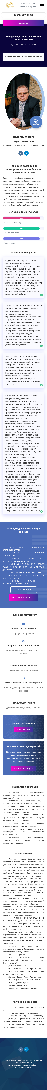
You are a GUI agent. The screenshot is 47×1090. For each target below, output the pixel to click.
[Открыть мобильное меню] (41, 6)
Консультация (23, 729)
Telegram (26, 153)
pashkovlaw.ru (35, 56)
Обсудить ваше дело (23, 597)
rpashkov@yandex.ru (35, 146)
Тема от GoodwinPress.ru (23, 1063)
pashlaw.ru (10, 5)
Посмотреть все (23, 589)
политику (18, 1065)
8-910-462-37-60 (23, 15)
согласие (26, 1065)
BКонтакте (20, 153)
